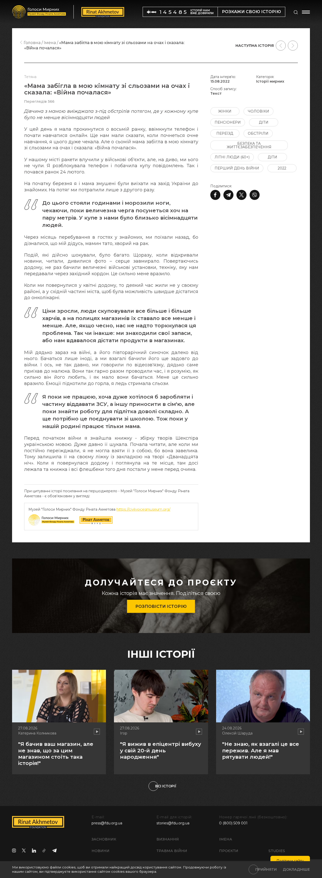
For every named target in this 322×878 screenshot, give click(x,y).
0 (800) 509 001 (233, 823)
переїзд (224, 133)
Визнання (167, 839)
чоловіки (258, 111)
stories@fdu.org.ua (172, 823)
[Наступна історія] (293, 46)
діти (263, 122)
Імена (225, 839)
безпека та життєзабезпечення (249, 145)
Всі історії (165, 786)
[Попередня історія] (281, 46)
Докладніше (296, 869)
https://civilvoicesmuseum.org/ (143, 509)
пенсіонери (228, 122)
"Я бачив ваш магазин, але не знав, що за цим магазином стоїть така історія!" (55, 753)
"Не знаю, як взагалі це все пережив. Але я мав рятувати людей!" (260, 750)
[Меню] (306, 12)
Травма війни (171, 851)
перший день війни (237, 168)
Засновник (104, 839)
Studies (276, 851)
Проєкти (228, 851)
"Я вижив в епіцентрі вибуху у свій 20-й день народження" (160, 750)
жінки (224, 111)
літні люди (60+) (232, 157)
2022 (282, 168)
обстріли (258, 133)
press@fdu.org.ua (107, 823)
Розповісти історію (161, 606)
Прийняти (266, 869)
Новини (100, 851)
